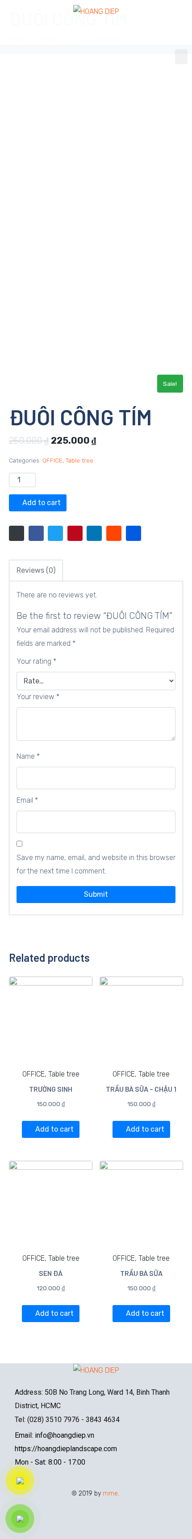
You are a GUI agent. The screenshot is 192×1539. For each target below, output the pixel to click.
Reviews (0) (36, 570)
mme (110, 1493)
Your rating (36, 661)
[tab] (36, 570)
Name (28, 756)
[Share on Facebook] (36, 533)
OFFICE (52, 460)
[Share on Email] (16, 533)
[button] (181, 56)
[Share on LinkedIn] (94, 533)
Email (27, 800)
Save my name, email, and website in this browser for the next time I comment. (96, 864)
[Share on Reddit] (113, 533)
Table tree (79, 460)
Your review (38, 696)
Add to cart (41, 502)
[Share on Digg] (133, 533)
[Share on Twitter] (55, 533)
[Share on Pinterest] (75, 533)
